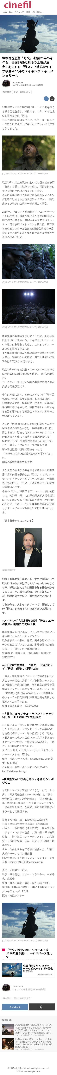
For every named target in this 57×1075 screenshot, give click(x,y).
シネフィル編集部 (20, 85)
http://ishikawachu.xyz (14, 771)
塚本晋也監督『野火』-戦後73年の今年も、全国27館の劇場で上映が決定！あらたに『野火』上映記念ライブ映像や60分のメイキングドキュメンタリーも (27, 66)
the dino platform (32, 1071)
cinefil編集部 (37, 85)
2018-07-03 (17, 83)
